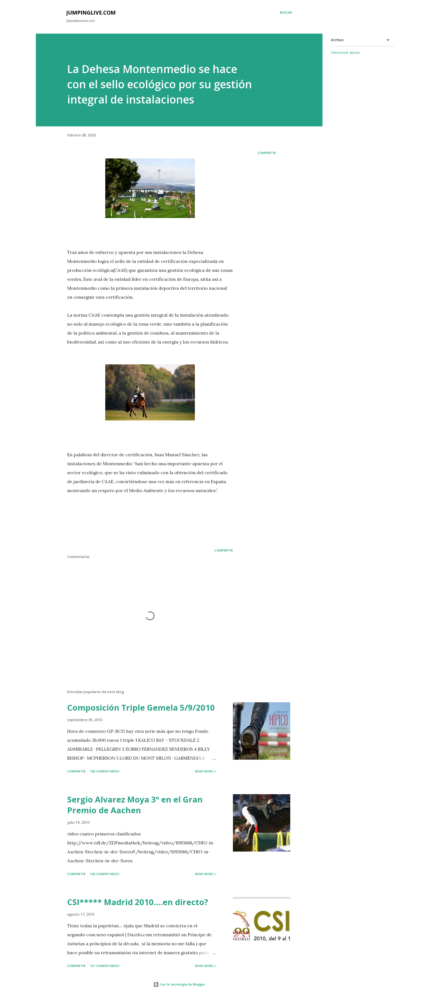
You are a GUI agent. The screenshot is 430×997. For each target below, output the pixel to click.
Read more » (205, 771)
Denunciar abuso (345, 52)
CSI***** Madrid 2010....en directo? (137, 902)
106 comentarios (104, 771)
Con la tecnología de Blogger (182, 984)
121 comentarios (104, 966)
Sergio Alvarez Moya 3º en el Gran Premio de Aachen (135, 805)
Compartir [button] (267, 153)
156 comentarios (104, 874)
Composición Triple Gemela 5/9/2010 (141, 707)
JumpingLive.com (91, 12)
